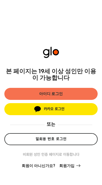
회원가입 (67, 166)
